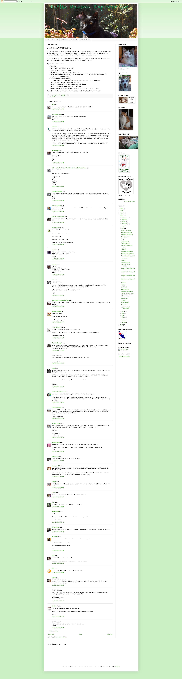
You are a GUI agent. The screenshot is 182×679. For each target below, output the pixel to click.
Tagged (123, 239)
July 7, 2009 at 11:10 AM (58, 338)
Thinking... (124, 249)
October (124, 221)
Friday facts (124, 287)
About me (55, 39)
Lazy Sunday (124, 298)
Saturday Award (125, 243)
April (123, 315)
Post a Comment (54, 631)
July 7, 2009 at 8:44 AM (58, 186)
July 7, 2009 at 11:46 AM (58, 363)
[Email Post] (68, 95)
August (123, 226)
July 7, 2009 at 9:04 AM (58, 244)
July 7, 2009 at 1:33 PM (58, 461)
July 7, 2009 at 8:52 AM (58, 211)
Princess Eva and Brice (58, 216)
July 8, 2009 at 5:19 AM (58, 572)
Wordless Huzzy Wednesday (125, 307)
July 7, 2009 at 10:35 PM (58, 522)
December (124, 217)
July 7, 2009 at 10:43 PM (58, 531)
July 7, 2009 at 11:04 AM (58, 322)
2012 (121, 208)
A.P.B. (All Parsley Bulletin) (125, 265)
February (124, 320)
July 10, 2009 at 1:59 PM (58, 627)
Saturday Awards (125, 262)
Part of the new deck (126, 232)
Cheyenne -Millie (56, 466)
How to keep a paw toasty (128, 256)
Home (47, 39)
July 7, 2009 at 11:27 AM (58, 350)
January (124, 322)
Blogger (117, 666)
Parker (53, 492)
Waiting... (123, 260)
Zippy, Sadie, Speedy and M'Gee (60, 300)
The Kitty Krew (56, 423)
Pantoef (54, 577)
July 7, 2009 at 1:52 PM (58, 476)
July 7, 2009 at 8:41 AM (58, 145)
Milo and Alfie (55, 511)
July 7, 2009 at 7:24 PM (58, 487)
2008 (121, 325)
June (123, 311)
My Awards (74, 39)
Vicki (53, 502)
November (124, 219)
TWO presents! (125, 241)
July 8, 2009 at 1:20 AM (58, 550)
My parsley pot (125, 289)
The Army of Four (56, 114)
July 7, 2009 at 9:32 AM (58, 259)
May (123, 313)
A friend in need (125, 296)
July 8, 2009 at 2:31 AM (58, 563)
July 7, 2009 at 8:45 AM (58, 200)
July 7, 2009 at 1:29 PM (58, 451)
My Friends (64, 39)
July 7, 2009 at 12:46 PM (58, 437)
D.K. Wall (54, 126)
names (53, 96)
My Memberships (85, 39)
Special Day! (124, 258)
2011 (121, 210)
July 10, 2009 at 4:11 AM (58, 616)
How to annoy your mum (127, 253)
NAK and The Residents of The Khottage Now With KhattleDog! (68, 168)
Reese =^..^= (55, 456)
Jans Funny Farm (56, 205)
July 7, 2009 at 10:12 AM (58, 274)
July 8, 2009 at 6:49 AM (58, 585)
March (123, 317)
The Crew (54, 606)
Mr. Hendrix (55, 536)
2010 (121, 213)
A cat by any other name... (128, 293)
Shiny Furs (124, 304)
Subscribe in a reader (124, 356)
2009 (121, 215)
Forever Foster (56, 442)
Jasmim (54, 250)
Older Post (109, 634)
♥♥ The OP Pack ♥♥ (57, 327)
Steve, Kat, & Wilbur (57, 191)
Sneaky (123, 300)
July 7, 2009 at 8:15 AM (58, 109)
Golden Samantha (56, 407)
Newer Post (51, 634)
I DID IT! (123, 282)
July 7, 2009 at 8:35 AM (58, 121)
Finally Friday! (125, 302)
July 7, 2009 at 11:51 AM (58, 386)
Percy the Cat (55, 527)
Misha (53, 104)
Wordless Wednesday (127, 234)
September (124, 223)
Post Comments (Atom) (60, 637)
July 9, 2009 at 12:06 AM (58, 601)
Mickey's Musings (56, 343)
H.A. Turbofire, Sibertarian (59, 391)
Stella (53, 368)
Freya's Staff (55, 150)
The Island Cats (56, 227)
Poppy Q (54, 481)
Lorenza (54, 264)
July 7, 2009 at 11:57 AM (58, 402)
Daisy (53, 555)
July (123, 228)
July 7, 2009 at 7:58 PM (58, 497)
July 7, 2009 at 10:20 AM (58, 295)
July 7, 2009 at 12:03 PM (58, 418)
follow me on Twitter (129, 201)
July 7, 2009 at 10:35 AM (58, 306)
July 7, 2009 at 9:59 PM (58, 506)
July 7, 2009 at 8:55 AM (58, 222)
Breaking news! (125, 236)
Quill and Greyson (56, 311)
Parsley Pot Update (126, 230)
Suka (53, 279)
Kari (53, 568)
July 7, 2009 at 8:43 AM (58, 162)
